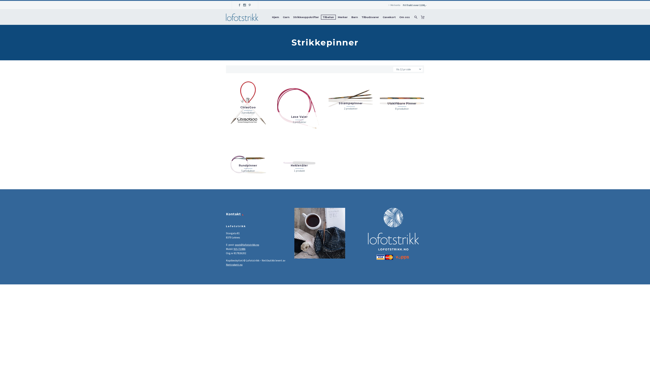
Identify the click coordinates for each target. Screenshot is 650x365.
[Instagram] (244, 5)
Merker (343, 17)
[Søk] (415, 17)
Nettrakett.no (234, 264)
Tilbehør (328, 17)
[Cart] (423, 17)
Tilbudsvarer (370, 17)
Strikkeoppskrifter (306, 17)
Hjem (275, 17)
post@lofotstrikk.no (247, 244)
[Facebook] (239, 5)
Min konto (395, 5)
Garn (286, 17)
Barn (354, 17)
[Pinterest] (249, 5)
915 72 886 (239, 249)
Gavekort (389, 17)
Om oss (404, 17)
